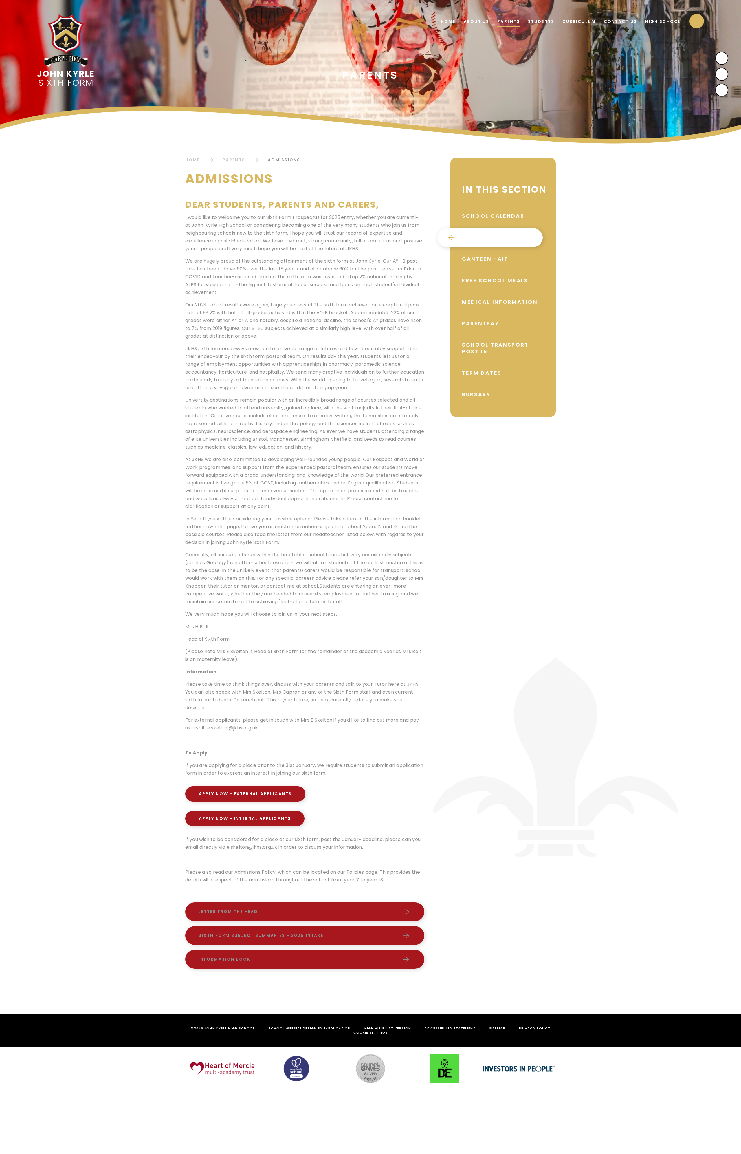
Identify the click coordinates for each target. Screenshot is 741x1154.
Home (192, 160)
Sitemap (497, 1028)
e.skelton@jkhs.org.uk (233, 728)
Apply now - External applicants (245, 794)
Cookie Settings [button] (370, 1032)
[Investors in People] (519, 1068)
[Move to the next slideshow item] (721, 58)
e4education (337, 1028)
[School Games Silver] (370, 1068)
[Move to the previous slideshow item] (721, 74)
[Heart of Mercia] (222, 1069)
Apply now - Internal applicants (245, 818)
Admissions (284, 160)
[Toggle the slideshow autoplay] (721, 89)
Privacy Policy (534, 1028)
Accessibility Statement (450, 1028)
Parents (234, 160)
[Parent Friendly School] (296, 1068)
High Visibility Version (387, 1028)
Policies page (361, 872)
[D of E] (444, 1068)
